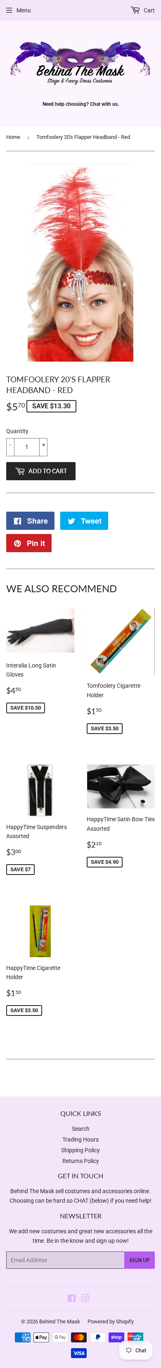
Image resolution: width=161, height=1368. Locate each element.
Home (13, 137)
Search (81, 1128)
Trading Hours (80, 1139)
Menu (24, 10)
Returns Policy (80, 1161)
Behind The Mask (59, 1321)
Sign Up (139, 1260)
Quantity (17, 431)
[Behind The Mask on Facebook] (71, 1299)
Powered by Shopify (111, 1321)
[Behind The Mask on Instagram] (85, 1299)
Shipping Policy (80, 1150)
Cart (148, 10)
